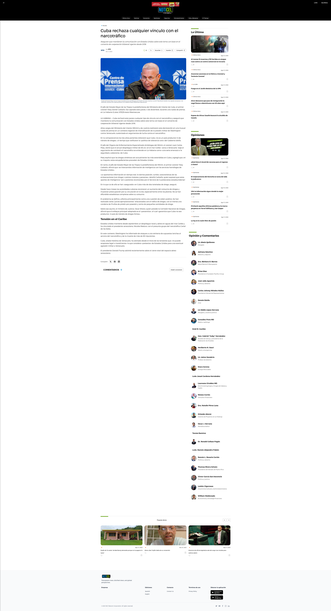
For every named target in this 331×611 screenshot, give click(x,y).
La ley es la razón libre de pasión (203, 221)
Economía (146, 18)
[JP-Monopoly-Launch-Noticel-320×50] (165, 4)
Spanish (147, 591)
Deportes (167, 18)
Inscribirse (324, 3)
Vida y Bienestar (193, 18)
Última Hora (126, 18)
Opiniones (157, 18)
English (147, 594)
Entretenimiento (179, 18)
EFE (109, 49)
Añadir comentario (176, 270)
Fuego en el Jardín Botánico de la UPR (206, 88)
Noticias (136, 18)
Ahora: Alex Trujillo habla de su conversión (113, 550)
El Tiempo (205, 18)
